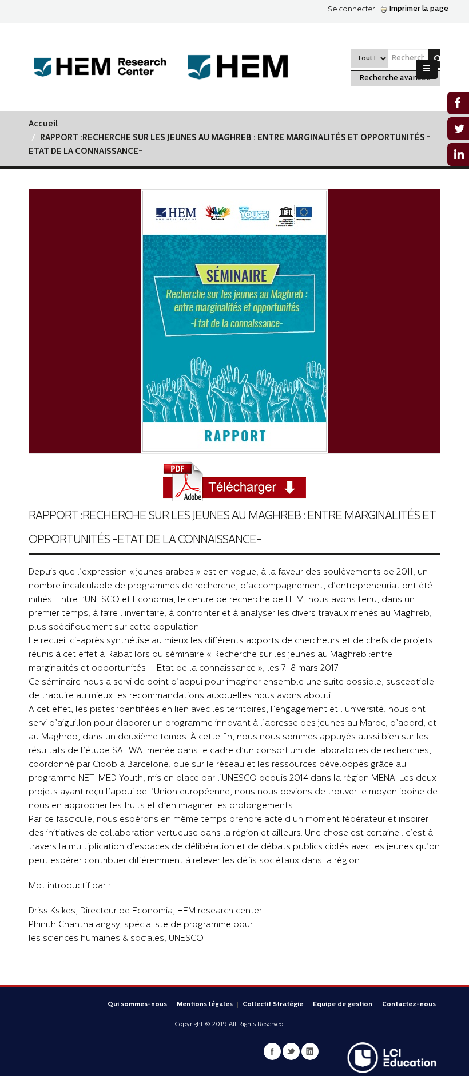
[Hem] (252, 67)
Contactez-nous (409, 1005)
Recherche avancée (395, 78)
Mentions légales (205, 1005)
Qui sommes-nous (137, 1005)
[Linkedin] (310, 1051)
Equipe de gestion (342, 1005)
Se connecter (351, 9)
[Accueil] (109, 67)
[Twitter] (291, 1051)
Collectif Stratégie (273, 1005)
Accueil (43, 124)
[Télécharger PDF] (234, 482)
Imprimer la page (418, 9)
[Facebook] (272, 1051)
